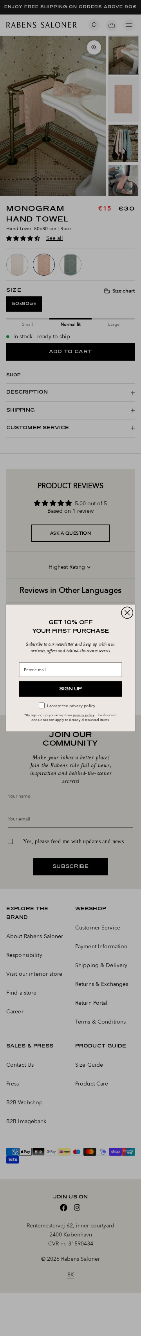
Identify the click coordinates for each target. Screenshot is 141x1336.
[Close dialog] (127, 612)
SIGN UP (70, 689)
